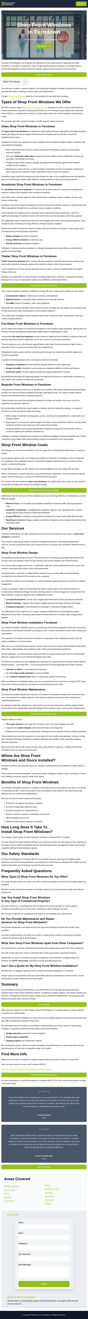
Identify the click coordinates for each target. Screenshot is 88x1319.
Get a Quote (42, 46)
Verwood (48, 1069)
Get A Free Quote (44, 1167)
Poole (47, 1185)
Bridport (48, 1204)
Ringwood (21, 1069)
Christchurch (9, 1201)
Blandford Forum (52, 1189)
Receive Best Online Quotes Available (44, 490)
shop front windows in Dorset (35, 107)
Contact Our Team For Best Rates (44, 285)
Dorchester (49, 1196)
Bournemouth (31, 1069)
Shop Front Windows (16, 96)
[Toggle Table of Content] (23, 82)
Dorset (41, 1069)
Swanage (49, 1193)
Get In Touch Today (44, 75)
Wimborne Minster (8, 1069)
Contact (81, 4)
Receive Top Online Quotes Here (44, 714)
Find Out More (44, 1004)
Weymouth (49, 1200)
